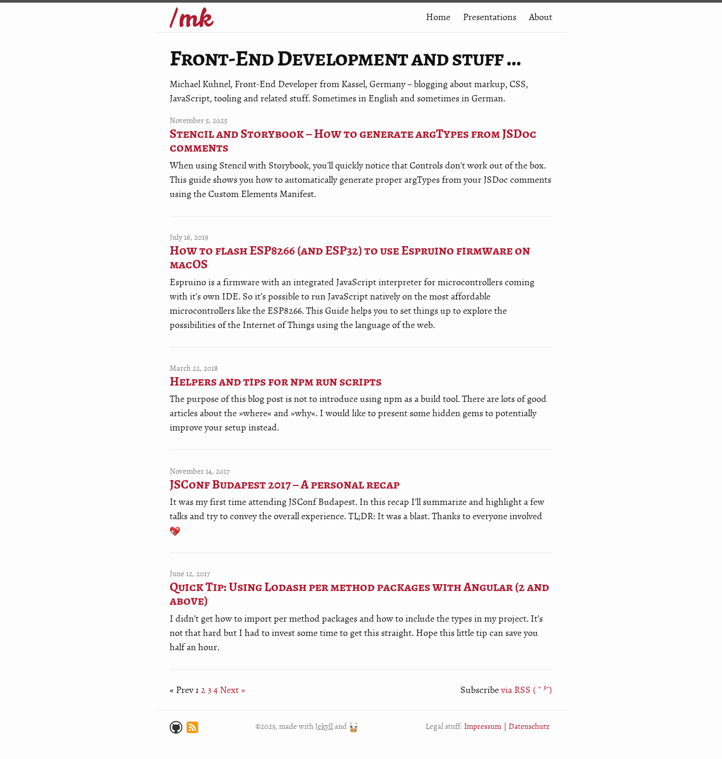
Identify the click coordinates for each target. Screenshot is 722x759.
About (540, 17)
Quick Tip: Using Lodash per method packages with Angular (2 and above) (359, 594)
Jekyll (324, 726)
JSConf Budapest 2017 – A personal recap (285, 485)
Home (438, 17)
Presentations (489, 17)
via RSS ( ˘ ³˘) (526, 690)
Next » (232, 690)
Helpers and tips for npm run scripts (276, 382)
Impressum (482, 726)
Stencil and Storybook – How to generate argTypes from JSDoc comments (353, 141)
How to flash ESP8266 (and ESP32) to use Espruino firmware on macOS (350, 258)
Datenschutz (529, 726)
